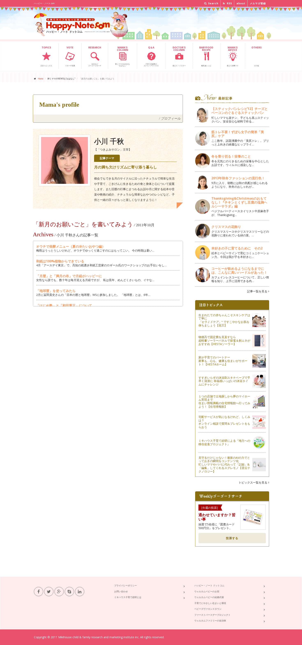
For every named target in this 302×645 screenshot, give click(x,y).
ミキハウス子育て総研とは (127, 597)
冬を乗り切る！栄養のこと (231, 156)
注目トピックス (46, 56)
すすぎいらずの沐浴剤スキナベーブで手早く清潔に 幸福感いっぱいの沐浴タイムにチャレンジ (224, 381)
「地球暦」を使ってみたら (56, 290)
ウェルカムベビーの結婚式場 (209, 597)
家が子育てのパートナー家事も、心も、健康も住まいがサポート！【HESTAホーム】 (222, 360)
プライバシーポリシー (125, 585)
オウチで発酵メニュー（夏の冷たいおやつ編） (70, 246)
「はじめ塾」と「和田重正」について (64, 305)
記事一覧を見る (257, 291)
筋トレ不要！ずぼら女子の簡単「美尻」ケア (237, 134)
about (240, 3)
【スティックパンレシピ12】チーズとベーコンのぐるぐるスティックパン (239, 110)
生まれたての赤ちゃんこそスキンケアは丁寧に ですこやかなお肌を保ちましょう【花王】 (224, 320)
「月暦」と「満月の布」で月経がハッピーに (69, 276)
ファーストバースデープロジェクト (212, 614)
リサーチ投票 (70, 56)
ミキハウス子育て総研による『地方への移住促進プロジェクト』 (224, 442)
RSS (229, 3)
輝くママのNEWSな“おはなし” (122, 56)
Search (212, 3)
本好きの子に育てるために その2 (237, 248)
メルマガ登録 (258, 3)
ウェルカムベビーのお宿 (206, 591)
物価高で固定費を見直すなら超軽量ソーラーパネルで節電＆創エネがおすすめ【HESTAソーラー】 (224, 340)
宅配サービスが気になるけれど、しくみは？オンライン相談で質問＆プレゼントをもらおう (224, 422)
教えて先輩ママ (232, 56)
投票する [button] (232, 538)
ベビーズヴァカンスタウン (207, 608)
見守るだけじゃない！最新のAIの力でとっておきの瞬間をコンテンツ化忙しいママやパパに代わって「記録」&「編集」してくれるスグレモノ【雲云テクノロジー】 (224, 464)
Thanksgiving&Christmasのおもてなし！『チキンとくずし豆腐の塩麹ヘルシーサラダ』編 (239, 202)
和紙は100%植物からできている (60, 261)
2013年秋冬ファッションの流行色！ (238, 178)
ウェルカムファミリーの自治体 (210, 620)
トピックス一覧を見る (253, 482)
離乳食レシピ (206, 56)
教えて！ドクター (179, 56)
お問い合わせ (121, 591)
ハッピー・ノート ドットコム (209, 585)
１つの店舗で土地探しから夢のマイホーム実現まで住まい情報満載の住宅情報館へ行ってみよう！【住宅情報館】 (224, 401)
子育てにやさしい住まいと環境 (210, 603)
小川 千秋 (109, 141)
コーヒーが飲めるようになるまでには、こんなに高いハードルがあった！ (239, 270)
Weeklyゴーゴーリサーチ (94, 56)
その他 (256, 56)
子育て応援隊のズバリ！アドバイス (151, 56)
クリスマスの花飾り (226, 226)
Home (40, 78)
